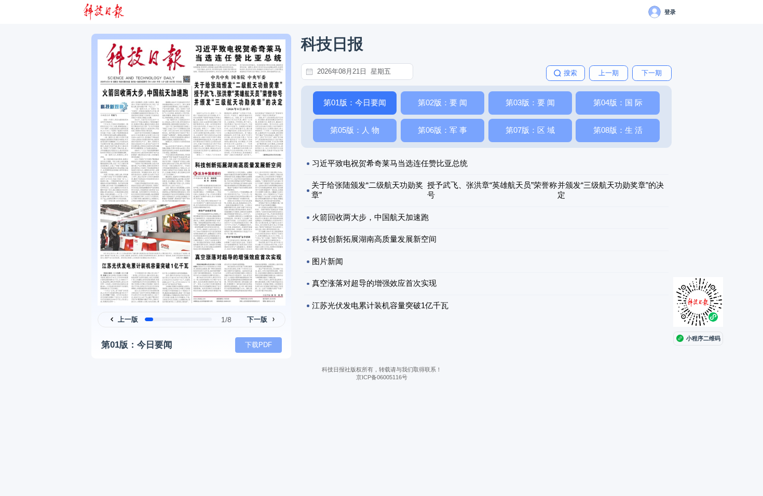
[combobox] (362, 71)
